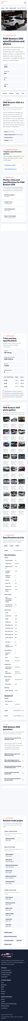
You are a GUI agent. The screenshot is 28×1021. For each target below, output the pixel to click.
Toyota (3, 993)
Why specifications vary (14, 169)
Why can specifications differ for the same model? (12, 779)
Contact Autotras (5, 974)
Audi (2, 982)
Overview (5, 93)
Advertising (4, 976)
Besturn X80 (13, 8)
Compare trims (8, 944)
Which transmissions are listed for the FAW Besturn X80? (12, 767)
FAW (7, 8)
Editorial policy (5, 1006)
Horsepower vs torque (14, 165)
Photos (17, 93)
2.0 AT (5, 383)
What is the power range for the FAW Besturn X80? (12, 754)
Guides (3, 1001)
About (2, 999)
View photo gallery (9, 940)
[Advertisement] (14, 279)
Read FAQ (19, 940)
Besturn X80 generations (10, 936)
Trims (23, 93)
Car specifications (6, 970)
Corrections (4, 1008)
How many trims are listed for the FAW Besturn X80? (12, 738)
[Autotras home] (7, 955)
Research (11, 93)
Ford (2, 989)
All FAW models (8, 932)
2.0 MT (5, 380)
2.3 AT (5, 386)
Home (2, 8)
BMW (2, 987)
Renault (3, 991)
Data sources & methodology (8, 1003)
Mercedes (3, 984)
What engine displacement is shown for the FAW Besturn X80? (12, 760)
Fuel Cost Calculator (6, 972)
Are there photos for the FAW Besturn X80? (11, 773)
